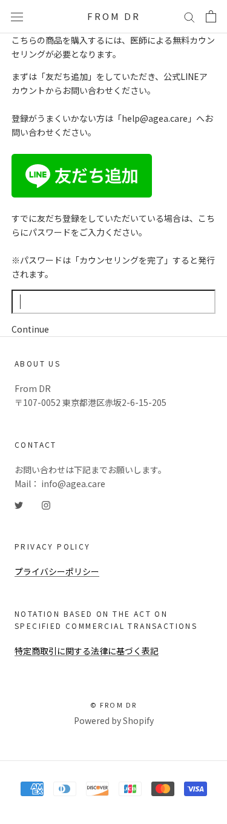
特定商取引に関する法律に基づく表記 (87, 651)
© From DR (113, 704)
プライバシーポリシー (57, 571)
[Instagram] (46, 504)
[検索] (189, 17)
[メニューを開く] (17, 16)
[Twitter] (19, 504)
